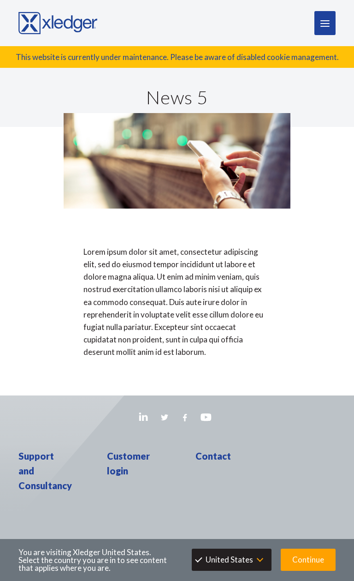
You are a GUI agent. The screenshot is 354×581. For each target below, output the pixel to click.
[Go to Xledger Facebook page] (185, 417)
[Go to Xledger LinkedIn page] (144, 417)
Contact (213, 455)
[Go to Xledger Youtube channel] (206, 417)
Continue (308, 559)
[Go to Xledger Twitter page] (164, 417)
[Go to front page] (57, 23)
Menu (325, 23)
